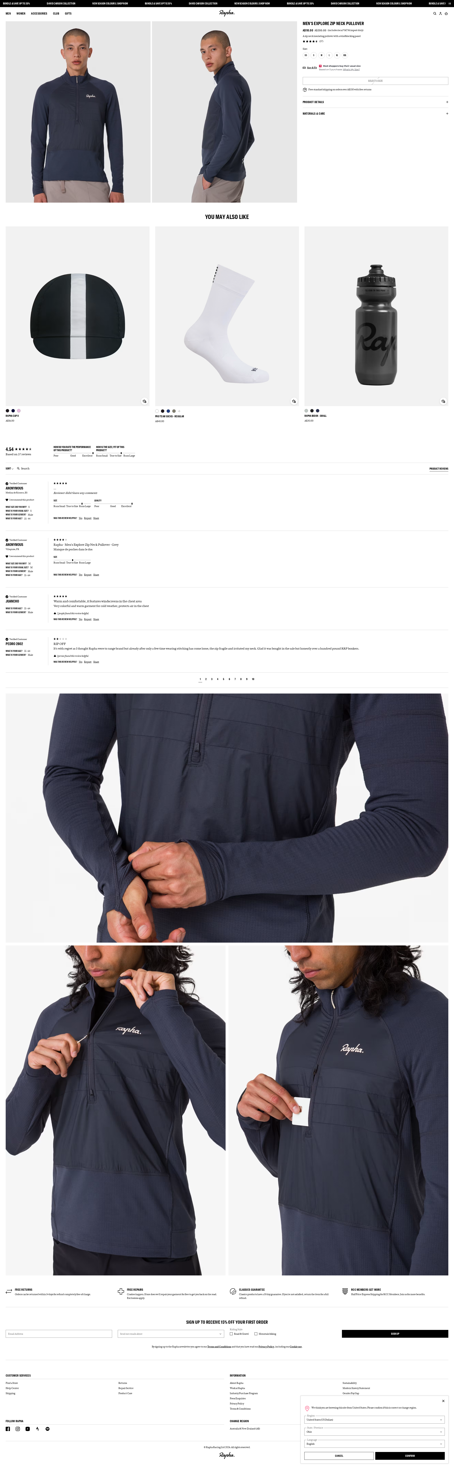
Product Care (125, 1393)
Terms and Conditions (219, 1346)
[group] (29, 449)
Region (311, 1416)
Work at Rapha (237, 1388)
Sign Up (395, 1333)
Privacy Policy (266, 1346)
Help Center (12, 1388)
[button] (200, 679)
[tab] (439, 469)
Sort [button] (8, 468)
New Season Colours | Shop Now (110, 3)
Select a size (375, 80)
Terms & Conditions (240, 1408)
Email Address (15, 1334)
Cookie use (296, 1346)
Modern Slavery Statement (356, 1388)
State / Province (315, 1428)
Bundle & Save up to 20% (16, 3)
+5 (179, 411)
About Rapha (236, 1383)
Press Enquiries (238, 1398)
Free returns (23, 1289)
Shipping (10, 1393)
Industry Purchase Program (244, 1393)
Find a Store (12, 1383)
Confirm (410, 1455)
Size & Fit (312, 67)
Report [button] (88, 518)
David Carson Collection (61, 3)
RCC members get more (366, 1289)
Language (312, 1440)
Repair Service (126, 1388)
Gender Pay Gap (351, 1393)
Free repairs (135, 1289)
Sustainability (350, 1383)
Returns (122, 1383)
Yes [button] (80, 518)
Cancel (339, 1455)
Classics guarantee (252, 1289)
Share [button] (96, 518)
